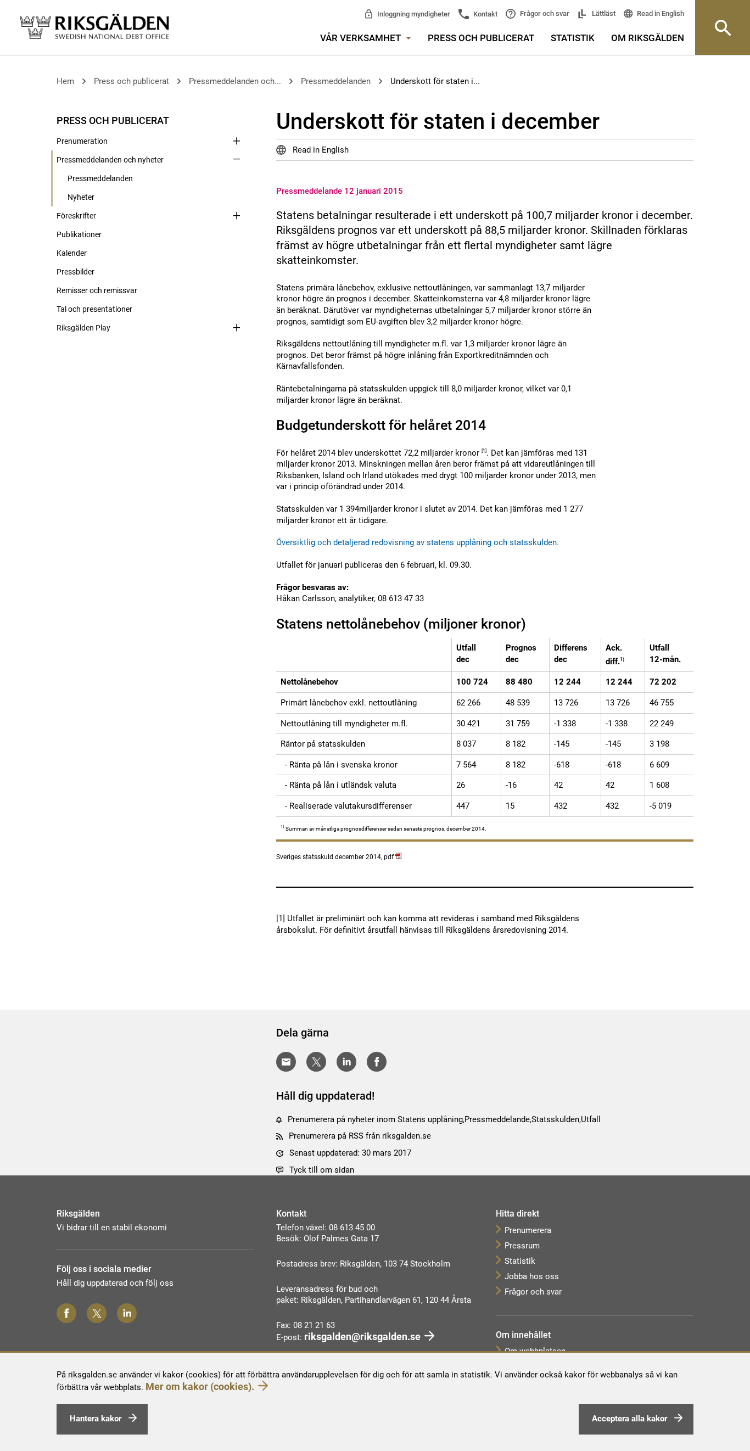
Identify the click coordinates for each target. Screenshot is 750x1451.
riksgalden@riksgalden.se (362, 1336)
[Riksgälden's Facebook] (66, 1313)
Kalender (72, 253)
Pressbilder (75, 271)
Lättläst (602, 13)
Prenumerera (528, 1230)
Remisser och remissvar (97, 290)
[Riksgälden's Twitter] (97, 1313)
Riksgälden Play (83, 327)
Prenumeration (82, 141)
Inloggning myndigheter (413, 14)
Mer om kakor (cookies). (199, 1386)
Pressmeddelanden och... (235, 81)
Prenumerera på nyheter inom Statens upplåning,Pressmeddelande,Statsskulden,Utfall (444, 1119)
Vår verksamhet (361, 37)
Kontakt (484, 14)
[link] (94, 27)
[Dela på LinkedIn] (346, 1062)
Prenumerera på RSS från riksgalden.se (360, 1136)
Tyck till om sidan (321, 1170)
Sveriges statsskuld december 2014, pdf (335, 857)
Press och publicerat (481, 37)
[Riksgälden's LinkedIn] (127, 1313)
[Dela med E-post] (286, 1062)
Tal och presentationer (94, 309)
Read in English (659, 13)
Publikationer (79, 234)
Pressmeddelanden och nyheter (110, 159)
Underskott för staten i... (435, 81)
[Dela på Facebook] (377, 1062)
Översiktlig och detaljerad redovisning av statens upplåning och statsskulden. (417, 542)
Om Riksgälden (647, 37)
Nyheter (81, 197)
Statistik (573, 37)
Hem (65, 81)
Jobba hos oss (532, 1276)
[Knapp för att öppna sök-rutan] (722, 27)
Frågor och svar (543, 13)
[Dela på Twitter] (316, 1062)
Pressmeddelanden (336, 81)
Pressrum (522, 1246)
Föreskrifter (76, 215)
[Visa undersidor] (236, 119)
